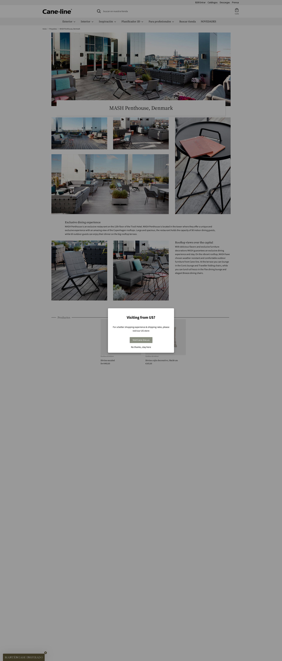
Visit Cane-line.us (141, 340)
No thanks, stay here (141, 347)
